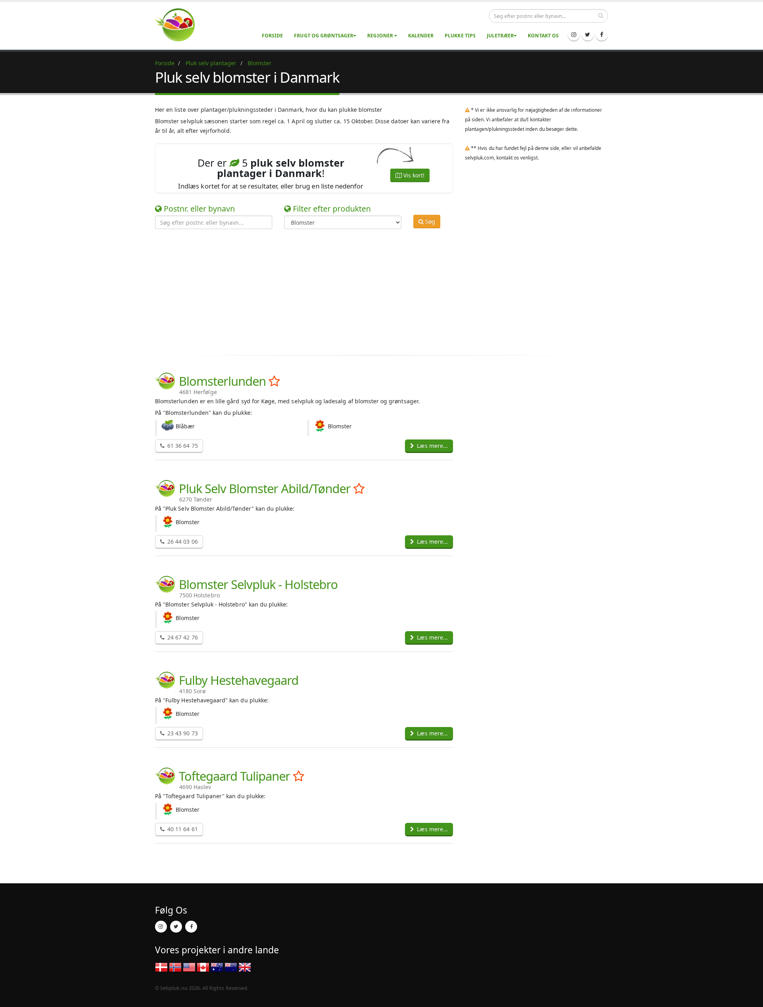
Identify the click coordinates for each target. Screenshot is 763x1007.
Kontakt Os (543, 35)
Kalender (421, 35)
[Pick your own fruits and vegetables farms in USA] (189, 967)
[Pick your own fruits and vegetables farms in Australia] (217, 967)
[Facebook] (602, 35)
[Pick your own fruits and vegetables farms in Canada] (203, 967)
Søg (429, 221)
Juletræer (500, 35)
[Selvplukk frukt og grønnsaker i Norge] (175, 967)
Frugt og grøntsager (323, 35)
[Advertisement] (375, 290)
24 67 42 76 (182, 637)
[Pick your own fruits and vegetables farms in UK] (244, 967)
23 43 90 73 (182, 733)
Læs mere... (431, 445)
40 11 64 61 (182, 829)
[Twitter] (588, 35)
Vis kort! (413, 175)
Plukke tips (460, 35)
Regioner (380, 35)
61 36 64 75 (182, 445)
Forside (272, 35)
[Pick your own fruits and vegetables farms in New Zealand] (231, 967)
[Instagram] (574, 35)
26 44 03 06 (182, 541)
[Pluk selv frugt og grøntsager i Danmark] (179, 24)
